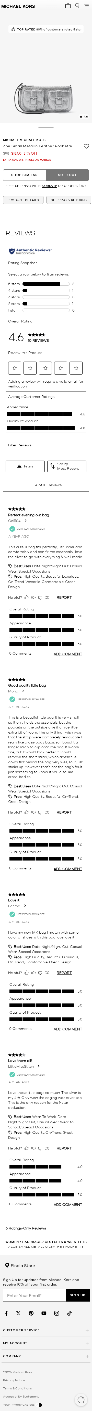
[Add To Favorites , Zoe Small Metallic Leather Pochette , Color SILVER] (86, 146)
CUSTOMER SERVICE (21, 1330)
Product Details (23, 200)
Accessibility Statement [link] (21, 1396)
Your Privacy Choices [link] (19, 1404)
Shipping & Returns (69, 200)
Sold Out (67, 175)
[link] (5, 1313)
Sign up (78, 1295)
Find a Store (22, 1265)
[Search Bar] (77, 5)
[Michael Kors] (18, 6)
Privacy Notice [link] (14, 1380)
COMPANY (12, 1356)
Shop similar (24, 175)
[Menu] (86, 5)
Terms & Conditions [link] (17, 1388)
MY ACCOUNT (15, 1343)
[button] (81, 1400)
